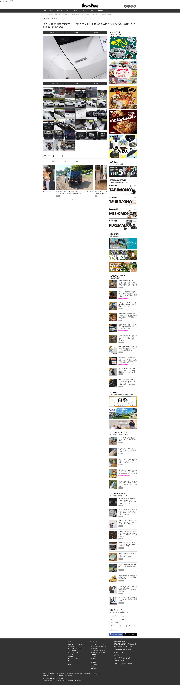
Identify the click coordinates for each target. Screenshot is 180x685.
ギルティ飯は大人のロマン (98, 650)
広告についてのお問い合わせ (122, 663)
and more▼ (101, 10)
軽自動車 (77, 161)
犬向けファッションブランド (76, 644)
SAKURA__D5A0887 (107, 14)
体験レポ (59, 10)
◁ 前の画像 (75, 32)
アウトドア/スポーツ (73, 652)
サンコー (113, 629)
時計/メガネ (71, 656)
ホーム (44, 14)
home (45, 11)
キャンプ (113, 616)
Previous (45, 177)
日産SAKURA (55, 161)
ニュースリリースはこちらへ (122, 658)
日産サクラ (67, 161)
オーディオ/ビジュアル (74, 648)
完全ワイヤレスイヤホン (117, 626)
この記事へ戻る (54, 32)
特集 (92, 10)
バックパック (114, 622)
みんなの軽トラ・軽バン (98, 644)
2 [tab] (75, 199)
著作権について (118, 652)
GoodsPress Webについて (121, 641)
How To (75, 10)
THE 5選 (93, 654)
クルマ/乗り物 (72, 650)
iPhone (130, 626)
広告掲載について (119, 661)
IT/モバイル (71, 646)
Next (103, 177)
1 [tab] (72, 199)
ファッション (71, 654)
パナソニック (124, 616)
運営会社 (116, 655)
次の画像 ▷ (97, 32)
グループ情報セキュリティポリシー (124, 647)
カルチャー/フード (73, 662)
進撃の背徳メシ (95, 648)
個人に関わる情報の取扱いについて (124, 644)
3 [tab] (78, 199)
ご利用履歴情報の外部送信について (124, 649)
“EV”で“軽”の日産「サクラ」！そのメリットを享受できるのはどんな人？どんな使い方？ (77, 14)
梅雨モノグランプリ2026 (98, 652)
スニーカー (114, 619)
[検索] (135, 11)
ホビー (70, 660)
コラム (67, 10)
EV (46, 161)
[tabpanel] (75, 181)
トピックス (84, 10)
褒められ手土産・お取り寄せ (99, 646)
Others (69, 664)
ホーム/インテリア (73, 658)
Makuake (124, 619)
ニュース (51, 10)
